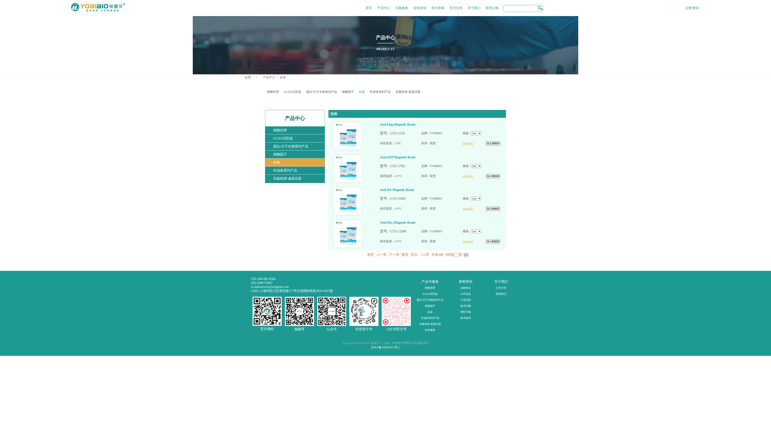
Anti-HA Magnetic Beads (397, 189)
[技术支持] (456, 5)
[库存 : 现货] (442, 143)
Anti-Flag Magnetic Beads (397, 124)
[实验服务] (402, 5)
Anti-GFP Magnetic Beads (398, 157)
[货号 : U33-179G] (400, 166)
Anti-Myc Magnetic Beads (397, 222)
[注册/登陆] (691, 5)
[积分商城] (438, 5)
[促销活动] (420, 5)
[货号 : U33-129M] (400, 231)
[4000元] (473, 144)
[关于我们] (474, 5)
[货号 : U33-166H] (400, 198)
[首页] (369, 5)
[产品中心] (384, 5)
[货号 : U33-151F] (400, 133)
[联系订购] (492, 5)
